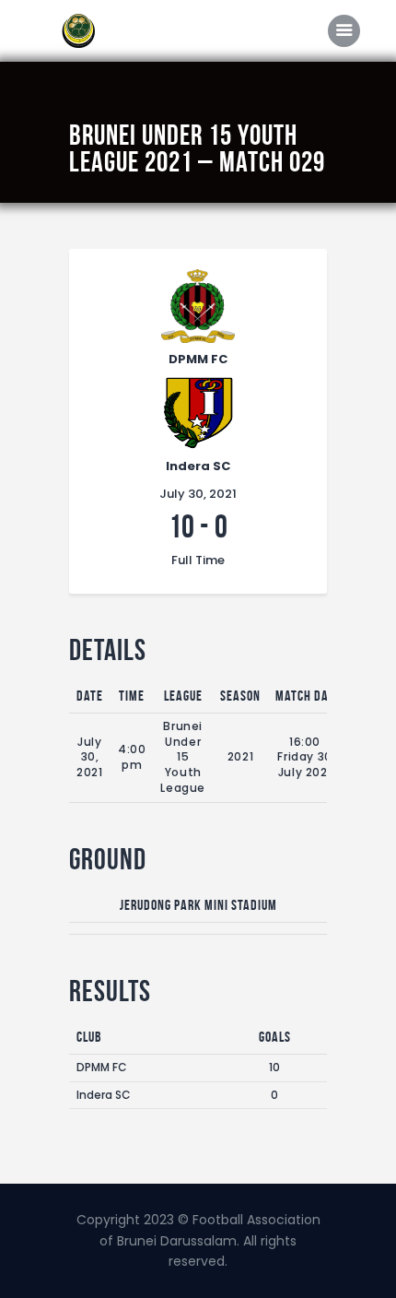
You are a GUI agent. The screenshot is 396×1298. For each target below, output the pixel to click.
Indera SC (103, 1095)
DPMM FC (101, 1067)
